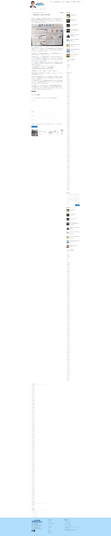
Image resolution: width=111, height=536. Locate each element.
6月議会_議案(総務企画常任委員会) (75, 240)
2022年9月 (68, 160)
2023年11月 (68, 134)
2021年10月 (68, 180)
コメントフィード (36, 514)
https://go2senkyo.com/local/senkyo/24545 (40, 60)
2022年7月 (33, 475)
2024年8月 (68, 118)
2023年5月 (68, 145)
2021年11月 (68, 178)
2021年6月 (33, 499)
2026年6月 (33, 389)
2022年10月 (68, 158)
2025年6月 (33, 411)
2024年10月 (68, 114)
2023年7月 (33, 453)
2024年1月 (33, 442)
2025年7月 (68, 288)
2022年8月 (68, 162)
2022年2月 (68, 173)
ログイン (34, 511)
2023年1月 (33, 464)
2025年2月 (68, 107)
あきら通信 (68, 66)
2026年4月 (68, 81)
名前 (32, 111)
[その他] (34, 132)
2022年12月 (33, 466)
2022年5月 (68, 167)
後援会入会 (49, 530)
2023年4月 (68, 147)
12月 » (79, 202)
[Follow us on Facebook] (32, 531)
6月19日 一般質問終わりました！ (74, 245)
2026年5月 (33, 391)
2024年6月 (33, 433)
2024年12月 (33, 422)
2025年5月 (68, 101)
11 (67, 198)
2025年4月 (68, 103)
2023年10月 (68, 136)
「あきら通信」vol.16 (74, 14)
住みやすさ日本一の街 (51, 523)
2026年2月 (68, 85)
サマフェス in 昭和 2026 (74, 24)
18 (67, 199)
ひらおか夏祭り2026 (73, 19)
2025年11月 (68, 90)
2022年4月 (68, 169)
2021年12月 (33, 488)
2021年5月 (68, 189)
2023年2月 (68, 151)
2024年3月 (68, 127)
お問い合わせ (50, 532)
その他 (62, 12)
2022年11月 (68, 156)
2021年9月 (68, 182)
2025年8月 (68, 96)
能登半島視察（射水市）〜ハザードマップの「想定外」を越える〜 (75, 30)
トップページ (50, 521)
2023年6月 (33, 455)
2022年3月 (68, 171)
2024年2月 (68, 129)
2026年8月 (68, 74)
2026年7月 (68, 76)
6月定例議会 (72, 59)
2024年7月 (68, 120)
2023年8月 (68, 140)
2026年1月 (68, 87)
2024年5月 (68, 123)
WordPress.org (35, 516)
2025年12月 (33, 400)
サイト (32, 119)
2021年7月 (33, 497)
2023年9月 (68, 138)
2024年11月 (68, 112)
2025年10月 (68, 92)
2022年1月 (33, 486)
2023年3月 (68, 149)
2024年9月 (68, 116)
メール (32, 115)
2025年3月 (68, 105)
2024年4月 (68, 125)
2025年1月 (68, 299)
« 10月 (67, 202)
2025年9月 (68, 94)
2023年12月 (33, 444)
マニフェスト (50, 525)
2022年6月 (33, 477)
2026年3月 (68, 83)
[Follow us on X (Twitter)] (34, 531)
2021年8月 (68, 184)
